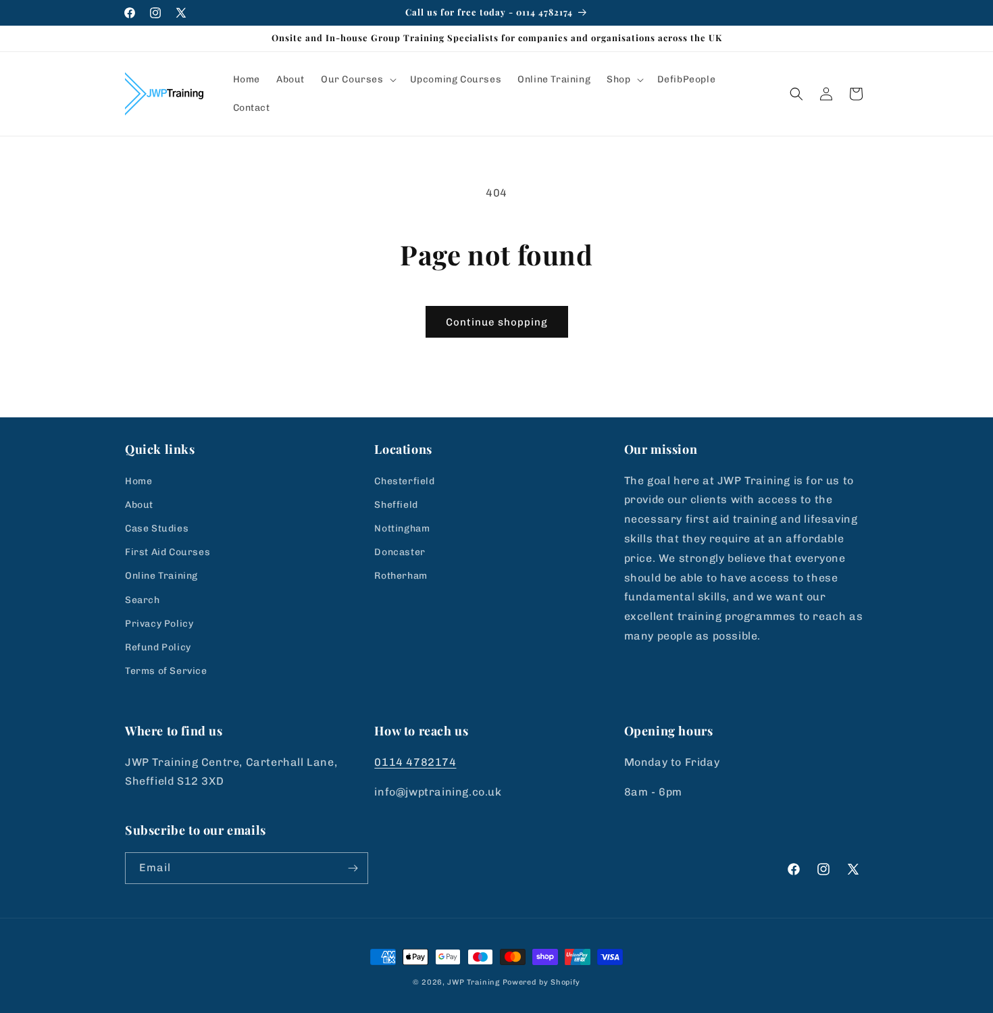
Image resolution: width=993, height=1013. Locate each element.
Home (138, 481)
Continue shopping (497, 322)
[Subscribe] (352, 868)
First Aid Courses (167, 552)
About (139, 505)
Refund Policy (158, 647)
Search (142, 600)
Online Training (161, 575)
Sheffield (395, 505)
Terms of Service (166, 671)
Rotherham (400, 575)
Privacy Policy (159, 623)
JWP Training (473, 982)
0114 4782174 (415, 762)
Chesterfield (404, 481)
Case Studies (156, 528)
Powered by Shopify (542, 982)
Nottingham (402, 528)
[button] (357, 80)
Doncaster (399, 552)
